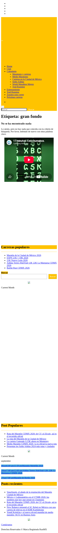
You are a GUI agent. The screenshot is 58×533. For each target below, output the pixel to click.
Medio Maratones (20, 76)
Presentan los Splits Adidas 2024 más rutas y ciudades (31, 446)
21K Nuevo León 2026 (17, 260)
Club (9, 69)
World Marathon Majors (23, 84)
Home (9, 66)
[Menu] (2, 40)
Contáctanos (6, 524)
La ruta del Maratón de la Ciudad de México (26, 439)
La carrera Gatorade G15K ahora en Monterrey (28, 441)
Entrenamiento (13, 89)
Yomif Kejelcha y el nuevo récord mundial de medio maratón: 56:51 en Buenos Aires (30, 513)
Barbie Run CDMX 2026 (18, 268)
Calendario (11, 71)
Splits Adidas (18, 82)
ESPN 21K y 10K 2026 (17, 258)
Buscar (4, 272)
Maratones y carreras (21, 74)
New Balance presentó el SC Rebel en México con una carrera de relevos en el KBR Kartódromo (31, 508)
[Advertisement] (29, 213)
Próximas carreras (15, 97)
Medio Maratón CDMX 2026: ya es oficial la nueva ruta (32, 444)
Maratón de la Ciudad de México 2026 (24, 255)
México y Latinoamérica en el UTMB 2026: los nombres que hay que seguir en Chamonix (28, 498)
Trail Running (18, 87)
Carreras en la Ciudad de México (27, 79)
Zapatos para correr (15, 94)
